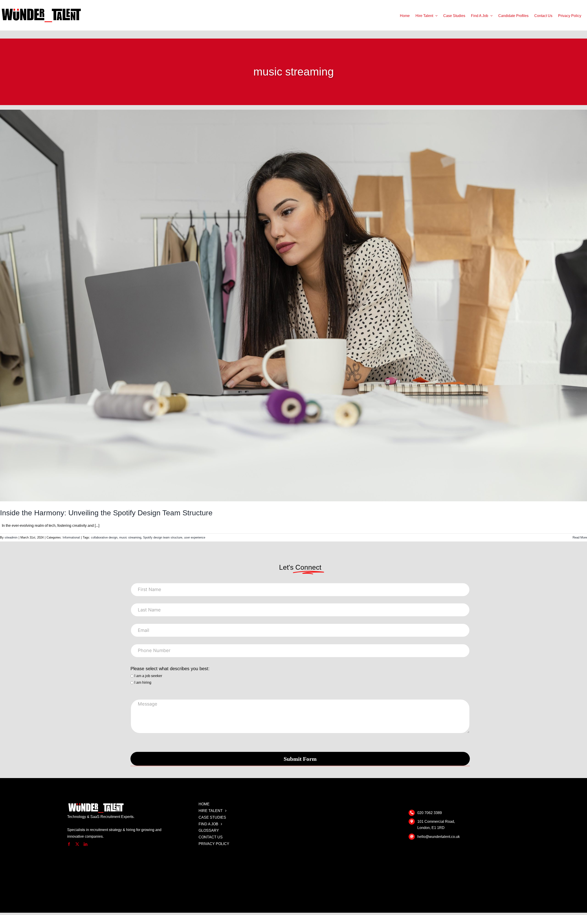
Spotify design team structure (162, 537)
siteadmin (11, 537)
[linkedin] (85, 844)
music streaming (130, 537)
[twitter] (77, 844)
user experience (194, 537)
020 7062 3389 (429, 813)
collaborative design (104, 537)
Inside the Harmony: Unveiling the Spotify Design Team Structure (106, 513)
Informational (71, 537)
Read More (580, 537)
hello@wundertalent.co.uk (438, 837)
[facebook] (69, 844)
